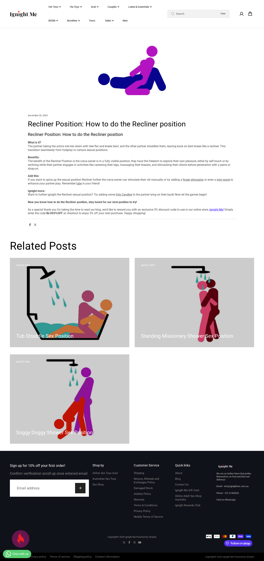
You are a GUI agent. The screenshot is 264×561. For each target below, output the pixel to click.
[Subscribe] (80, 488)
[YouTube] (140, 542)
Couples (112, 6)
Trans (92, 20)
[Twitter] (35, 225)
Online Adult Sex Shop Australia (188, 497)
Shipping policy (82, 556)
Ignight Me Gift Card (187, 490)
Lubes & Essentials (138, 6)
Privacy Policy (142, 511)
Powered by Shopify (146, 537)
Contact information (107, 556)
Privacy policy (38, 556)
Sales (108, 20)
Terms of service (60, 556)
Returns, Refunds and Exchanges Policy (146, 480)
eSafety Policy (142, 493)
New (125, 20)
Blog (177, 478)
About (178, 473)
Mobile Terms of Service (148, 516)
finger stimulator (193, 179)
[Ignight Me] (23, 13)
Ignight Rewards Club (187, 505)
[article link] (118, 337)
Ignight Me (130, 537)
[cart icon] (250, 14)
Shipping (139, 473)
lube (79, 183)
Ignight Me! (216, 209)
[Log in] (241, 14)
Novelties (72, 20)
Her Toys (53, 6)
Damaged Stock (143, 488)
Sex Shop (98, 484)
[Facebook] (30, 225)
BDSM (51, 20)
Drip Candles (124, 194)
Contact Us (182, 484)
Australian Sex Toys (104, 478)
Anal (93, 6)
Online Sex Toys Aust (105, 473)
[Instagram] (134, 542)
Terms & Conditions (146, 505)
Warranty (139, 499)
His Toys (74, 6)
